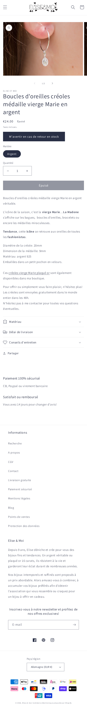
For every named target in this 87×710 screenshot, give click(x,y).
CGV (10, 462)
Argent (12, 154)
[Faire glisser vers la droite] (52, 83)
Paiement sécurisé (20, 489)
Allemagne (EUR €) (41, 667)
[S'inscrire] (74, 625)
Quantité (8, 163)
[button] (5, 7)
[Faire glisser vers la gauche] (34, 83)
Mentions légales (19, 498)
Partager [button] (13, 353)
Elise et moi (27, 703)
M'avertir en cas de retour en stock (34, 136)
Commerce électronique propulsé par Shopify (52, 703)
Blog (11, 507)
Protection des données (23, 526)
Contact (13, 471)
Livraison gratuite (19, 480)
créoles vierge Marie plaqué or (29, 273)
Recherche (15, 443)
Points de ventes (19, 517)
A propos (14, 452)
